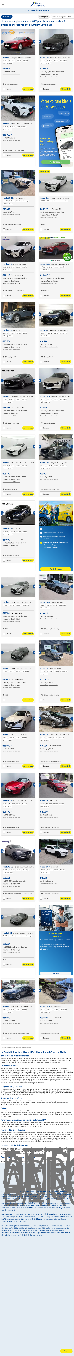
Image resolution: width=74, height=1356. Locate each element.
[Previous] (2, 42)
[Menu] (2, 3)
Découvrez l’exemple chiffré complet (11, 74)
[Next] (34, 42)
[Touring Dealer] (37, 3)
